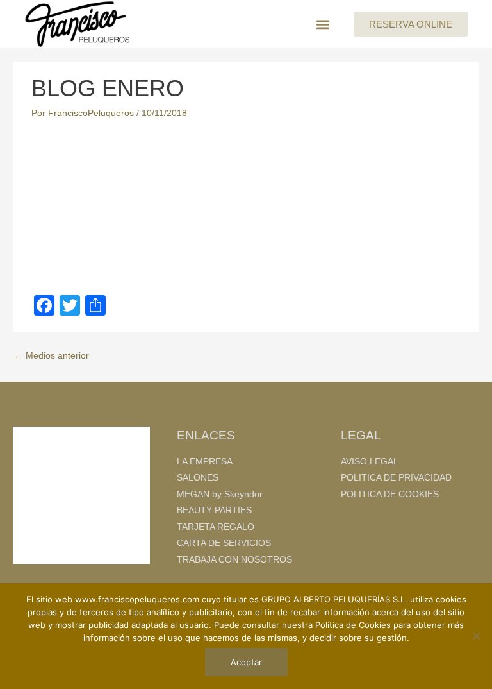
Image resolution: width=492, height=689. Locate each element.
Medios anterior (51, 356)
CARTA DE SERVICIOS (224, 543)
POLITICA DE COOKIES (390, 494)
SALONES (197, 477)
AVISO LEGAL (369, 461)
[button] (322, 24)
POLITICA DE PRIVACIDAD (396, 477)
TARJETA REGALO (215, 527)
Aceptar (246, 662)
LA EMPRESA (205, 461)
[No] (476, 635)
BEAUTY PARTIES (214, 510)
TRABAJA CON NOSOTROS (234, 560)
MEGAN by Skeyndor (220, 494)
